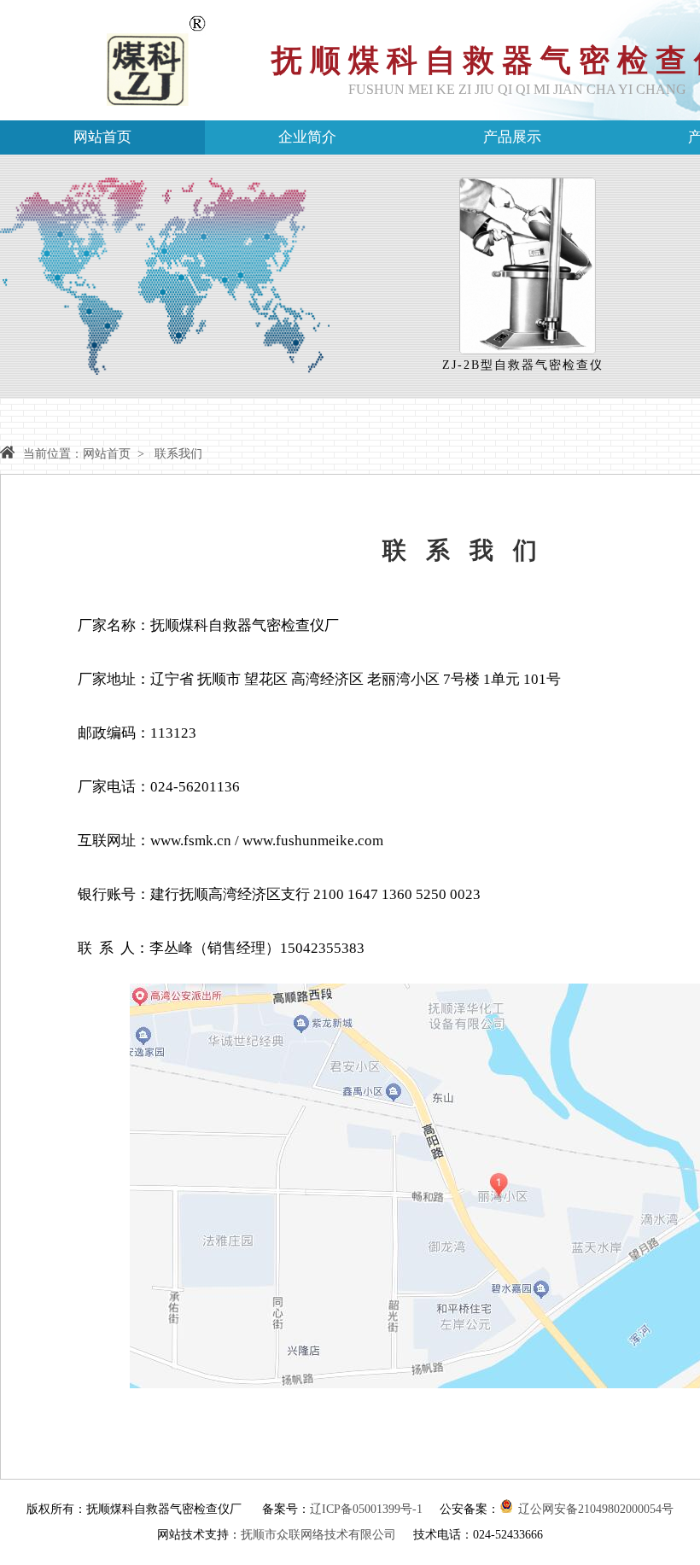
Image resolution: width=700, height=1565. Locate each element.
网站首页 (102, 137)
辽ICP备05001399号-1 (366, 1509)
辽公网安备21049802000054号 (596, 1509)
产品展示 (512, 137)
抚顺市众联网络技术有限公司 (318, 1534)
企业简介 (307, 137)
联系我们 (178, 453)
